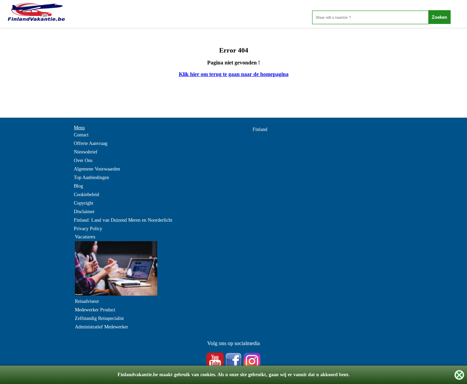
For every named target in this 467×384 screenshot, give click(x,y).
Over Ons (83, 160)
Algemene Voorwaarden (97, 169)
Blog (78, 186)
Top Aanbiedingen (91, 177)
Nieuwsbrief (85, 151)
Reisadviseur (87, 301)
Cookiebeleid (86, 194)
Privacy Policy (88, 228)
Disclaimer (84, 211)
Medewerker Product (95, 309)
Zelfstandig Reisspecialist (99, 318)
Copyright (83, 203)
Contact (81, 134)
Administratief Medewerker (101, 326)
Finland (260, 129)
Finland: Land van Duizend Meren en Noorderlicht (123, 220)
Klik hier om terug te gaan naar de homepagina (234, 74)
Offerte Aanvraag (90, 143)
